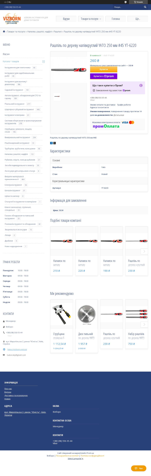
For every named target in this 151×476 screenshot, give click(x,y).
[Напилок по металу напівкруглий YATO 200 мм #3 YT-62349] (86, 241)
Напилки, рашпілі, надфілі (39, 31)
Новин (7, 398)
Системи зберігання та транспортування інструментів (23, 122)
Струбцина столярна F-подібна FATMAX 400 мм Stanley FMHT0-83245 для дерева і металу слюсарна (61, 336)
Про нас (8, 388)
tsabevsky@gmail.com (16, 355)
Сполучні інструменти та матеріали (20, 201)
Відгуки (66, 19)
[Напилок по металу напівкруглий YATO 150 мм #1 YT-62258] (111, 241)
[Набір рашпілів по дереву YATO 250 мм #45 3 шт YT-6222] (136, 314)
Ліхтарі (8, 235)
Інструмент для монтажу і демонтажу (16, 83)
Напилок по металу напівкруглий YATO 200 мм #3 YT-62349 (86, 263)
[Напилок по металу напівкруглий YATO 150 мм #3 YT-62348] (61, 241)
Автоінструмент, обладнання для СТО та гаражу (23, 97)
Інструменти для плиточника (17, 67)
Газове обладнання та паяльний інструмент (19, 217)
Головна (116, 19)
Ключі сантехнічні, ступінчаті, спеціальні (18, 208)
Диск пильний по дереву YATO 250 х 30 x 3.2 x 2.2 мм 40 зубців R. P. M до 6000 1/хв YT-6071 (86, 336)
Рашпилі (58, 31)
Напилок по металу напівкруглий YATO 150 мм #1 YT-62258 (111, 263)
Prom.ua (90, 453)
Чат (141, 468)
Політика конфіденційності (92, 456)
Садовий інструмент (14, 90)
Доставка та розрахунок (16, 395)
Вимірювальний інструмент (17, 137)
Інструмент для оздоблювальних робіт (19, 74)
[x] (54, 143)
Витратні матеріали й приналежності (14, 178)
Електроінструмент (13, 185)
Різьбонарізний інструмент (17, 143)
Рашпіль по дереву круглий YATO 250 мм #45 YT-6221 (136, 263)
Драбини (9, 240)
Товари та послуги (89, 19)
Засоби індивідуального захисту (19, 165)
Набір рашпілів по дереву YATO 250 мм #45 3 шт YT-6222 (136, 336)
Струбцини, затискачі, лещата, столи (18, 130)
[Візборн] (12, 19)
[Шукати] (145, 7)
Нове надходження (13, 246)
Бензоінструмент (12, 190)
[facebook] (51, 143)
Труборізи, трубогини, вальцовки (20, 148)
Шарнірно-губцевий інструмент (19, 109)
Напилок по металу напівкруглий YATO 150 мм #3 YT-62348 (61, 263)
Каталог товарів (11, 61)
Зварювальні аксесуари (16, 229)
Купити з (99, 76)
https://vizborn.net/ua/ (17, 349)
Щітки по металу (12, 196)
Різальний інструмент (14, 103)
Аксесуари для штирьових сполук (20, 171)
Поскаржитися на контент (67, 456)
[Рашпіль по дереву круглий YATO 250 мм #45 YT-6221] (136, 241)
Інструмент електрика (14, 115)
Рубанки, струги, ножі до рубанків (20, 159)
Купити (104, 69)
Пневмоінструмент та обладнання (20, 224)
